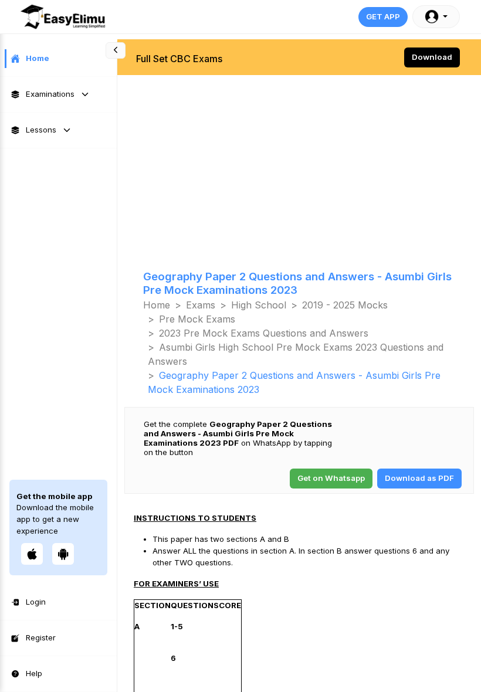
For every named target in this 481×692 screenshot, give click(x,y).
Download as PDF (419, 478)
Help (34, 673)
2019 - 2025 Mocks (345, 305)
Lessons (41, 129)
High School (258, 305)
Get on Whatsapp (331, 478)
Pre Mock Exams (197, 319)
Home (37, 58)
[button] (436, 17)
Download (432, 57)
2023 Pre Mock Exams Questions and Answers (263, 333)
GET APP (383, 16)
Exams (200, 305)
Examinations (50, 94)
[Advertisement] (299, 159)
